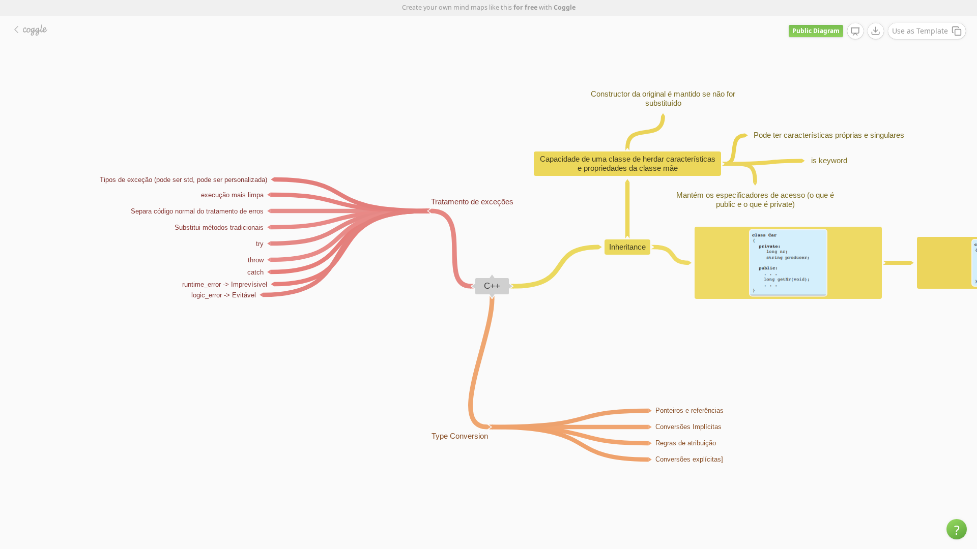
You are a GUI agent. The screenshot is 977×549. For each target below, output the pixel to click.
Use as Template (920, 31)
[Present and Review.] (855, 31)
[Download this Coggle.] (876, 31)
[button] (956, 529)
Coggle (565, 7)
